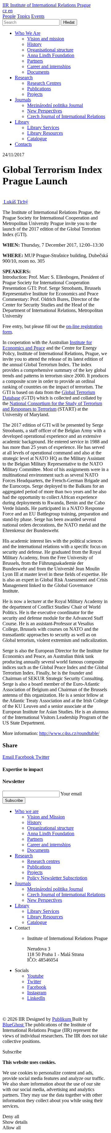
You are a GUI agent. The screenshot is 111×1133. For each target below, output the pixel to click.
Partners (35, 61)
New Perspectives (44, 110)
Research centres (43, 861)
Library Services (43, 127)
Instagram (36, 992)
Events (37, 16)
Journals (23, 99)
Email (8, 757)
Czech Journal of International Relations (66, 116)
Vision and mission (45, 38)
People (9, 16)
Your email (71, 793)
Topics (23, 16)
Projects (35, 94)
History (34, 44)
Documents (38, 72)
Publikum (62, 1019)
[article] (15, 201)
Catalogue (37, 138)
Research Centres (44, 83)
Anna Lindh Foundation (50, 55)
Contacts (23, 144)
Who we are (27, 811)
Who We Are (27, 33)
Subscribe (14, 800)
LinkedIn (36, 998)
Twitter (42, 757)
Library (22, 122)
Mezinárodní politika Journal (55, 105)
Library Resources (45, 133)
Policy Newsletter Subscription (57, 878)
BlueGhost (13, 1024)
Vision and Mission (46, 816)
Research (24, 77)
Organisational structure (50, 49)
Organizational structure (50, 828)
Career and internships (49, 66)
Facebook (25, 757)
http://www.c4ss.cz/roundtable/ (69, 733)
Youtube (35, 976)
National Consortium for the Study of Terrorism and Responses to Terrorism (52, 406)
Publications (39, 88)
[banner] (46, 5)
